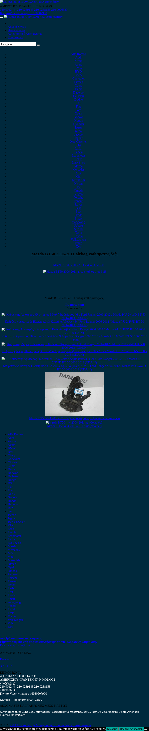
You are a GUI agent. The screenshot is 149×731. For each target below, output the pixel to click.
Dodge (78, 99)
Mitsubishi (78, 180)
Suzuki (78, 229)
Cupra (78, 85)
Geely (78, 113)
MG (78, 173)
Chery (78, 75)
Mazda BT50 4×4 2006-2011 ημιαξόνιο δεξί (74, 426)
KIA (78, 145)
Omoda (78, 190)
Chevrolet (78, 78)
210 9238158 (42, 9)
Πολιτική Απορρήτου (131, 728)
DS (78, 103)
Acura (78, 64)
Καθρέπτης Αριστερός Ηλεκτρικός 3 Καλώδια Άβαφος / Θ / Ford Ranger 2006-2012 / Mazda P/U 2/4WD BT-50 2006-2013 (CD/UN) (74, 323)
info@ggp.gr (8, 683)
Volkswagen (78, 239)
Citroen (78, 82)
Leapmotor (78, 155)
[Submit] (38, 45)
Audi (78, 57)
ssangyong (78, 222)
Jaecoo (78, 134)
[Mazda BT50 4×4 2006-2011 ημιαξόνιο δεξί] (74, 422)
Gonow (78, 117)
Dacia (78, 89)
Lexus (78, 159)
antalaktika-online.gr (23, 725)
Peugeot (78, 194)
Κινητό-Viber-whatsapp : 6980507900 (23, 13)
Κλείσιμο (112, 728)
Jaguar (78, 138)
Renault (78, 201)
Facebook (6, 659)
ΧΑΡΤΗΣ (6, 666)
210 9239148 (25, 9)
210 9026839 (59, 9)
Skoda (78, 215)
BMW (78, 68)
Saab (78, 208)
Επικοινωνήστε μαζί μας (15, 645)
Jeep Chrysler (78, 141)
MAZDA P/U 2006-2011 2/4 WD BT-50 (78, 265)
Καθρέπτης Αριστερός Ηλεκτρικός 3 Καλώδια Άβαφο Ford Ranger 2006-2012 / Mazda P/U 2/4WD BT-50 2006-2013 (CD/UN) (74, 338)
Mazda (78, 166)
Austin (78, 61)
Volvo (78, 243)
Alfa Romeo (78, 54)
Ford (78, 110)
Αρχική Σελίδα (17, 26)
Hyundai (78, 124)
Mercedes (78, 169)
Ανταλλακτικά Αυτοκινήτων (25, 33)
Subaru (78, 225)
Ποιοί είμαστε (16, 30)
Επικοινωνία (15, 37)
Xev (78, 246)
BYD (78, 71)
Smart (78, 218)
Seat (78, 211)
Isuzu (78, 127)
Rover (78, 204)
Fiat (78, 106)
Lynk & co (78, 162)
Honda (78, 120)
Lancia (78, 152)
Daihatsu (78, 96)
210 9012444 (8, 9)
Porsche (78, 197)
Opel (78, 187)
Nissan (78, 183)
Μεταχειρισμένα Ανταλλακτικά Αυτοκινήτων (63, 725)
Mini (78, 176)
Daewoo (78, 92)
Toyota (78, 236)
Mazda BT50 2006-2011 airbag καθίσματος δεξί (74, 253)
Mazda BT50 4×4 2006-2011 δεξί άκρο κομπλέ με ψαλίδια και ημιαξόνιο (74, 418)
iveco (78, 131)
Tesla (78, 232)
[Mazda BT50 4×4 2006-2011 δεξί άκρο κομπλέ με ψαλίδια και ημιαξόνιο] (74, 414)
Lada (78, 148)
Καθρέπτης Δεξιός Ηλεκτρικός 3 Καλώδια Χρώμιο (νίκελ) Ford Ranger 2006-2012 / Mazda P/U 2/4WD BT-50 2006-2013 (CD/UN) (74, 352)
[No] (145, 729)
